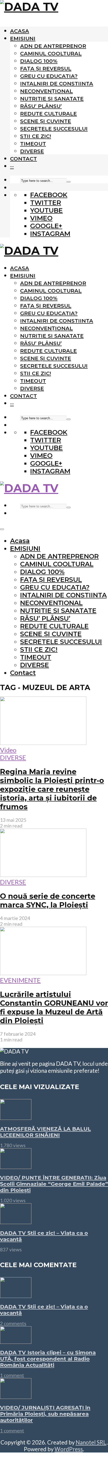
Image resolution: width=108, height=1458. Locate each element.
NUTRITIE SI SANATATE (52, 98)
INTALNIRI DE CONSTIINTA (56, 83)
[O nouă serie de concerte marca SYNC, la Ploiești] (43, 874)
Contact (23, 159)
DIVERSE (32, 151)
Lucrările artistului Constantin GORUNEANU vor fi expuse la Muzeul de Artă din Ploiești (54, 1007)
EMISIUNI (22, 38)
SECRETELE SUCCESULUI (54, 128)
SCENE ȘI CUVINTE (45, 121)
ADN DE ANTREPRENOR (53, 46)
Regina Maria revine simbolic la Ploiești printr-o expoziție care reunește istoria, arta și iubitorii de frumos (52, 789)
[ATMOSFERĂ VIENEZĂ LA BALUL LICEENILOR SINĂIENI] (15, 1117)
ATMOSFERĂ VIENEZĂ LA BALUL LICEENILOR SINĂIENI (45, 1132)
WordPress (69, 1449)
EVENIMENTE (20, 980)
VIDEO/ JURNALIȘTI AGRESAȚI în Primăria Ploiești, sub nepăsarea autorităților (45, 1413)
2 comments (13, 1323)
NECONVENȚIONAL (46, 91)
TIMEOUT (33, 144)
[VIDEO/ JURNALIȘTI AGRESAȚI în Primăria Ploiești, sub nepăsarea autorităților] (15, 1396)
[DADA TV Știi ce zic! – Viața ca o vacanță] (15, 1221)
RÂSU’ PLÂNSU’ (41, 106)
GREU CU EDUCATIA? (49, 76)
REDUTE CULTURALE (48, 113)
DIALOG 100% (39, 61)
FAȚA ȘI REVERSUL (45, 68)
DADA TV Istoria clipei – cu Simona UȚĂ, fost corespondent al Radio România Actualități (48, 1358)
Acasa (19, 31)
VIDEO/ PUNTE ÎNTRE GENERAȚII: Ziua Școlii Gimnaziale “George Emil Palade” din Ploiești (54, 1183)
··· (12, 166)
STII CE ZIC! (35, 136)
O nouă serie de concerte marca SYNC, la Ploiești (47, 900)
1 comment (12, 1375)
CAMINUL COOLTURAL (51, 53)
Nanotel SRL (91, 1442)
